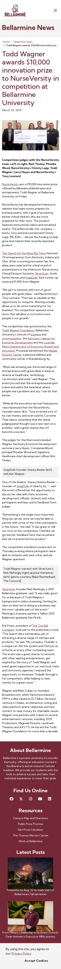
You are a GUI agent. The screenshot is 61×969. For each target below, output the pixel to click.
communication (11, 338)
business (35, 334)
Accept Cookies (36, 961)
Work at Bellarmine (31, 841)
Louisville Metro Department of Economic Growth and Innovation (30, 346)
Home (6, 41)
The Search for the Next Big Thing (24, 253)
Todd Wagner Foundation (18, 330)
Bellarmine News (23, 41)
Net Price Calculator (30, 829)
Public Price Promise (30, 824)
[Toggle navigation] (55, 10)
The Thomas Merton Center (30, 835)
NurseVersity (10, 184)
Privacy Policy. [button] (22, 953)
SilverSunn (41, 273)
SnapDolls (31, 277)
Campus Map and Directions (30, 818)
